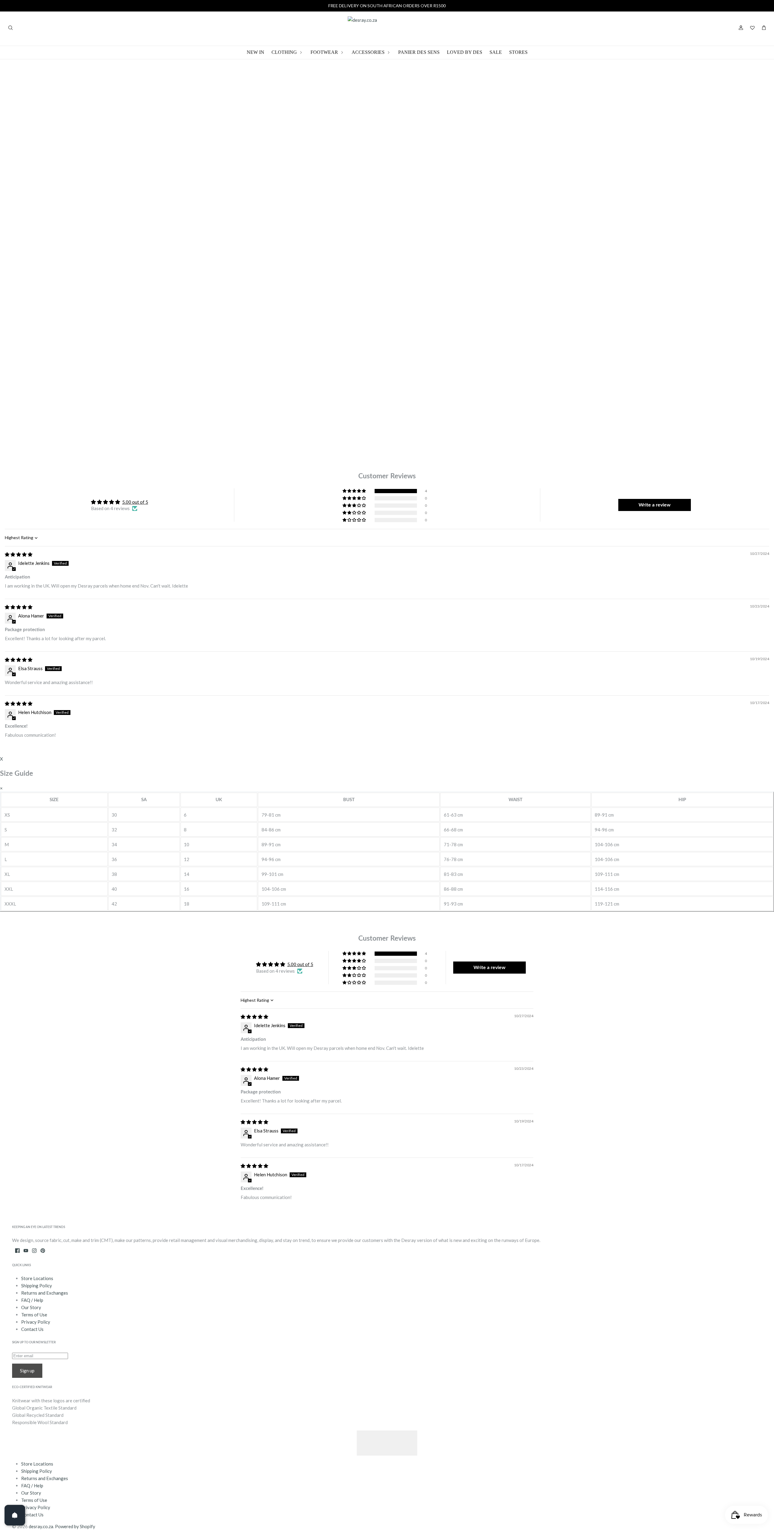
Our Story (31, 1307)
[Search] (10, 27)
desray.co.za (41, 1526)
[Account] (740, 27)
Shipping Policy (36, 1285)
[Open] (15, 1515)
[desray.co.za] (387, 27)
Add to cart (497, 188)
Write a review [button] (655, 505)
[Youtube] (26, 1250)
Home (165, 109)
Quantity (487, 146)
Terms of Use (34, 1314)
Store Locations (37, 1278)
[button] (355, 491)
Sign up (27, 1370)
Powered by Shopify (75, 1526)
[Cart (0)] (763, 27)
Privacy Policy (35, 1322)
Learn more (549, 251)
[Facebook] (17, 1250)
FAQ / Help (32, 1300)
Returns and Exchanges (44, 1293)
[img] (18, 554)
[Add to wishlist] (493, 203)
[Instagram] (34, 1250)
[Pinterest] (43, 1250)
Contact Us (32, 1329)
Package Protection (180, 117)
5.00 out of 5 (135, 502)
